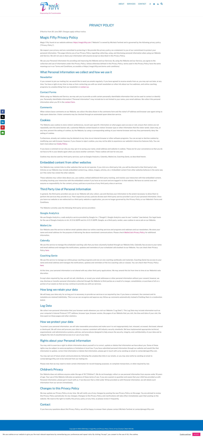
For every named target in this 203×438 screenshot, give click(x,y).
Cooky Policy (62, 144)
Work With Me (129, 429)
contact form (70, 102)
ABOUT (121, 4)
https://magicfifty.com (82, 42)
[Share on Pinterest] (3, 127)
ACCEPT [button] (196, 434)
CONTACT (142, 4)
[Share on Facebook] (3, 111)
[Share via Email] (3, 133)
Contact (121, 429)
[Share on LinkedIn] (3, 122)
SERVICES (131, 4)
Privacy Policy (104, 429)
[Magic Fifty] (49, 10)
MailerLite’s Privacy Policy (134, 232)
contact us (84, 87)
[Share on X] (3, 117)
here (47, 250)
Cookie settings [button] (185, 434)
